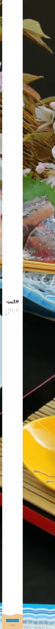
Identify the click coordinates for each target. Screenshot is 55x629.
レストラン (14, 311)
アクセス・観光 (6, 312)
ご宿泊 (10, 310)
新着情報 (13, 625)
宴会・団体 (8, 311)
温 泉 (12, 310)
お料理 (16, 310)
